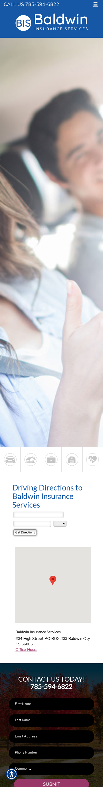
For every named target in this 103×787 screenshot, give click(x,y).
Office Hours (26, 649)
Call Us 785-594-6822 (31, 4)
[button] (53, 580)
